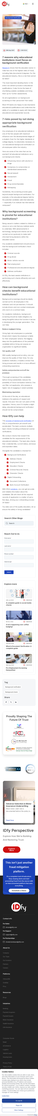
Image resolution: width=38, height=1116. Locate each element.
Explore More (11, 849)
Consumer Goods (8, 1038)
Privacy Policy (7, 1063)
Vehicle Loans (7, 1053)
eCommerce (7, 1046)
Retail (4, 1042)
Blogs (5, 997)
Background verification (13, 17)
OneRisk (5, 982)
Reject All (19, 1105)
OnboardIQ (6, 979)
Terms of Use (7, 1066)
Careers (5, 968)
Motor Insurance (8, 1020)
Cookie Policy (5, 1095)
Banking (5, 1008)
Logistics (5, 1049)
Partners (5, 964)
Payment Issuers (8, 1016)
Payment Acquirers (9, 1012)
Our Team (6, 956)
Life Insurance (7, 1027)
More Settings (18, 1110)
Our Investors (7, 960)
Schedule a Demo (19, 891)
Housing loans (7, 1057)
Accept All (19, 1100)
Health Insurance (8, 1023)
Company (6, 953)
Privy (4, 986)
